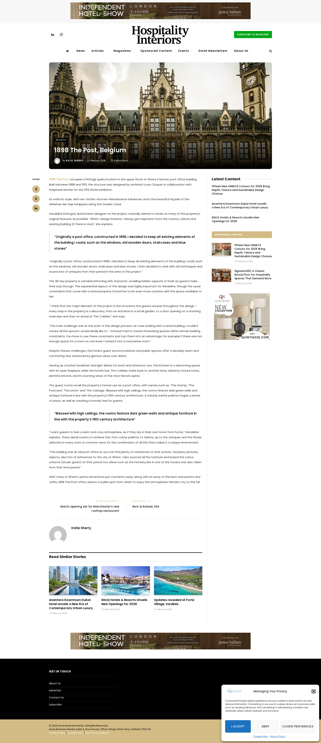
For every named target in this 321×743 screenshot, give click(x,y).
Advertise (55, 690)
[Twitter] (36, 198)
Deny (265, 726)
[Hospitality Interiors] (160, 34)
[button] (313, 691)
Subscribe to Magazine (253, 34)
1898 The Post (59, 179)
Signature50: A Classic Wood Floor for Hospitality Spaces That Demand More (252, 274)
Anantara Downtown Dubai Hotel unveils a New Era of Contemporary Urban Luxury (71, 604)
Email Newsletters (213, 51)
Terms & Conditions (97, 733)
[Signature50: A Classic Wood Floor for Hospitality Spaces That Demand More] (221, 275)
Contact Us (56, 697)
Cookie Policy (260, 736)
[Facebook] (36, 189)
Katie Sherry (74, 160)
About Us (241, 51)
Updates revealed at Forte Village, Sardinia (174, 602)
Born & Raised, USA (145, 506)
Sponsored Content (156, 51)
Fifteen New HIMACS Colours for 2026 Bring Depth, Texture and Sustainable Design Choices (241, 190)
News (81, 51)
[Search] (270, 51)
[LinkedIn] (36, 208)
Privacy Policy (277, 736)
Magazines (122, 51)
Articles (97, 51)
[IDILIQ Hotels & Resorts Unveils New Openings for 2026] (125, 580)
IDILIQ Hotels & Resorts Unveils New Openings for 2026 (124, 602)
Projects (61, 140)
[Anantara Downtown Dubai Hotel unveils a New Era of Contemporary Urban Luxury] (73, 580)
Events (183, 51)
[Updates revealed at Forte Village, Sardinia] (178, 580)
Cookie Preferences (297, 726)
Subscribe (55, 704)
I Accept (238, 726)
